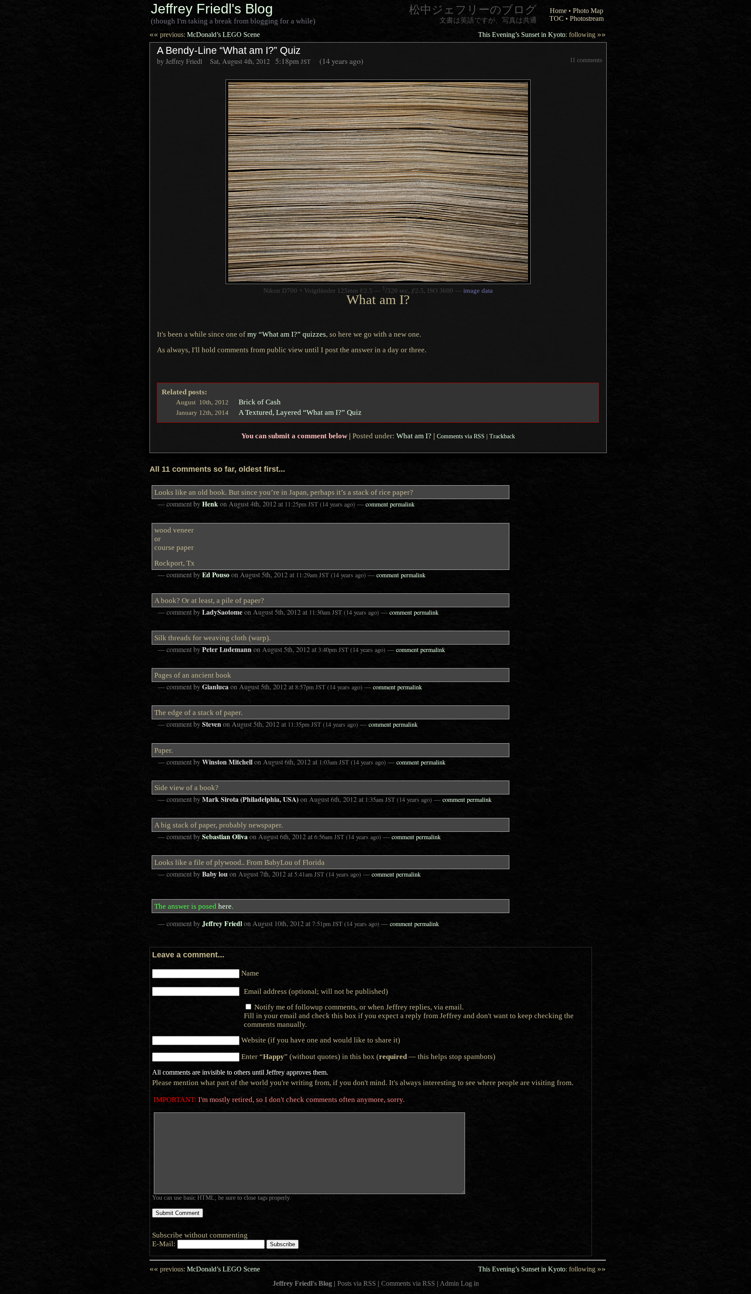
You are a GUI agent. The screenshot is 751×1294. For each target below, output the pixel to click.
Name (250, 973)
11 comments (586, 59)
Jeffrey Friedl (222, 923)
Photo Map (588, 10)
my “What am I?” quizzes (286, 334)
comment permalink (390, 504)
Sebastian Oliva (225, 836)
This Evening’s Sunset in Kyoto (542, 34)
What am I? (414, 435)
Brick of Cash (260, 401)
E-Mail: (164, 1243)
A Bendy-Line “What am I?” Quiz (229, 50)
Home (558, 10)
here (225, 906)
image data (478, 290)
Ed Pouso (215, 574)
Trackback (502, 436)
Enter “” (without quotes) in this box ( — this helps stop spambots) (368, 1056)
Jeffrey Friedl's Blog (212, 9)
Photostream (587, 18)
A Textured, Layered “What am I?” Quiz (300, 412)
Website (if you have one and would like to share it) (320, 1040)
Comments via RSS (461, 436)
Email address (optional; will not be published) (316, 991)
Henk (210, 504)
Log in (470, 1283)
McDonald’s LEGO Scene (205, 34)
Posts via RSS (356, 1283)
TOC (556, 18)
